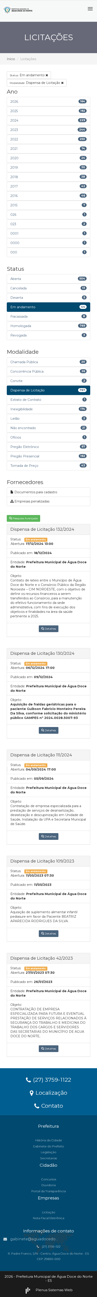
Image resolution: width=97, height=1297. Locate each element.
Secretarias (48, 1158)
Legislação (48, 1152)
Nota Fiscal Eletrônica (48, 1218)
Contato (51, 1105)
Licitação (48, 1212)
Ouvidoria (48, 1185)
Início (11, 59)
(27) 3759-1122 (51, 1079)
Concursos (48, 1179)
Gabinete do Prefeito (48, 1146)
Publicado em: (21, 553)
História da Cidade (48, 1140)
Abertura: (18, 544)
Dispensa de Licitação (35, 83)
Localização (50, 1092)
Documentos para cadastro (35, 492)
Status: (15, 539)
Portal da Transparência (48, 1191)
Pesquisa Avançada (25, 518)
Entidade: (17, 562)
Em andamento (28, 75)
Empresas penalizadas (31, 501)
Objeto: (16, 576)
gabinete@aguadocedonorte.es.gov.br (46, 1239)
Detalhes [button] (50, 628)
